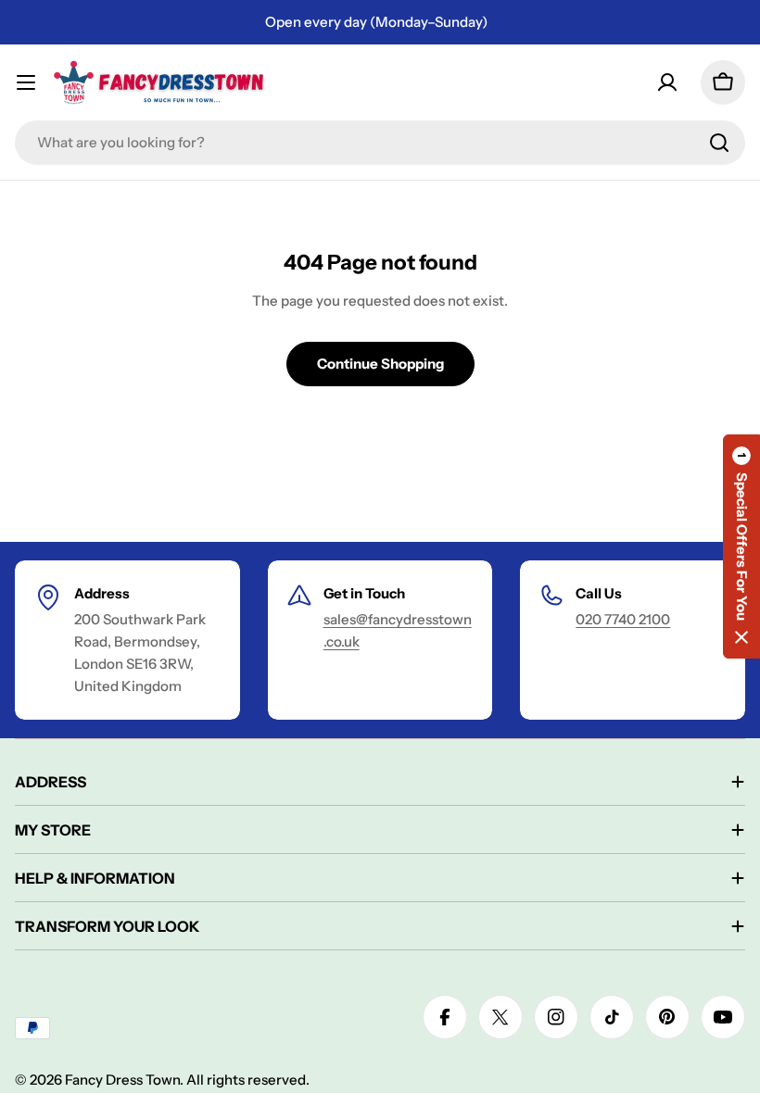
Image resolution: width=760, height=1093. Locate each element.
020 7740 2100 (623, 619)
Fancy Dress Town (122, 1079)
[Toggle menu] (26, 82)
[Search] (719, 143)
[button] (741, 546)
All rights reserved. (248, 1079)
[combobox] (380, 142)
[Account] (667, 82)
